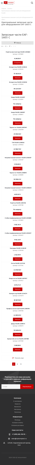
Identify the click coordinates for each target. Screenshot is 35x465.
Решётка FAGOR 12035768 (18, 203)
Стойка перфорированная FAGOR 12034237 (18, 233)
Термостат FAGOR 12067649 (18, 127)
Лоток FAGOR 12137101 (18, 263)
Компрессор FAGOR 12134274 (18, 293)
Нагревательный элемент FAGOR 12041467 (18, 157)
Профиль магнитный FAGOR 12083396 (18, 308)
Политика (17, 412)
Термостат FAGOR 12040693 (18, 172)
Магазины (17, 409)
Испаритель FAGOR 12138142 (18, 67)
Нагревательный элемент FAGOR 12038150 (18, 188)
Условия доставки (17, 425)
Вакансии (17, 407)
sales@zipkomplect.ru (19, 438)
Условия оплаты (17, 423)
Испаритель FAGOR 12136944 (18, 82)
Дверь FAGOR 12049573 (18, 323)
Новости (17, 404)
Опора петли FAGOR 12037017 (18, 278)
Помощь (17, 420)
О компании (17, 401)
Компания (17, 398)
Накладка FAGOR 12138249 (18, 248)
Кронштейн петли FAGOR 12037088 (18, 339)
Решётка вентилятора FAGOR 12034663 (18, 52)
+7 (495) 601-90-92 (18, 434)
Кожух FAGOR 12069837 (18, 112)
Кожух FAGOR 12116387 (18, 97)
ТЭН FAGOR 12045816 (18, 142)
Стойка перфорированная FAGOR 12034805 (18, 218)
